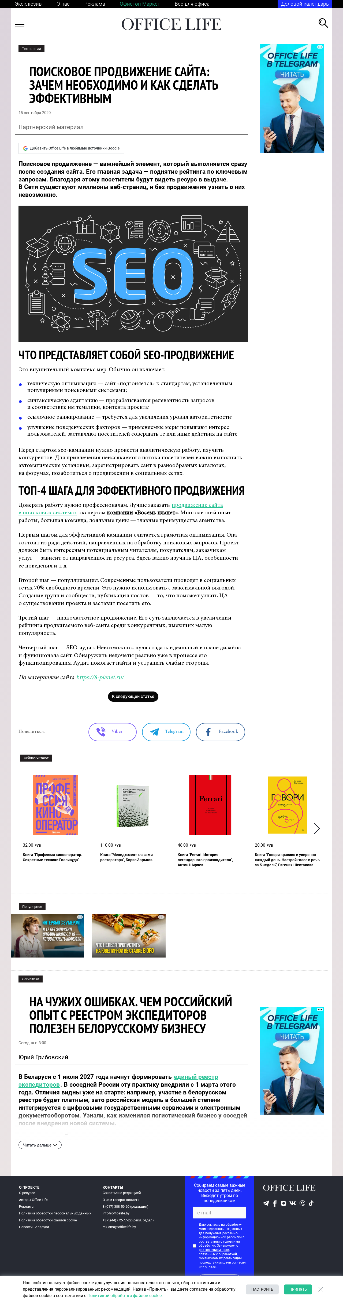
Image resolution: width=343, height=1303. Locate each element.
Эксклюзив (28, 4)
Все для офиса (192, 4)
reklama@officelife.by (119, 1227)
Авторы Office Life (33, 1200)
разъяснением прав (214, 1250)
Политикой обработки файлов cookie (124, 1295)
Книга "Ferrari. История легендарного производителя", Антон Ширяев (205, 860)
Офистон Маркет (140, 4)
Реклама (94, 4)
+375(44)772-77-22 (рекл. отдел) (128, 1220)
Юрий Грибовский (43, 1057)
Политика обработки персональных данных (55, 1213)
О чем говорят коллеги (121, 1200)
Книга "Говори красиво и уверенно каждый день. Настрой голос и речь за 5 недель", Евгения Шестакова (287, 860)
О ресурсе (27, 1193)
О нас (63, 4)
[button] (317, 828)
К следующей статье (133, 696)
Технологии (31, 49)
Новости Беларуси (34, 1227)
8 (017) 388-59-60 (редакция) (125, 1206)
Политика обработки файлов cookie (48, 1220)
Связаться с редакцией (122, 1193)
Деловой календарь (305, 4)
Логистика (30, 979)
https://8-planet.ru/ (100, 678)
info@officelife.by (116, 1213)
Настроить (262, 1289)
